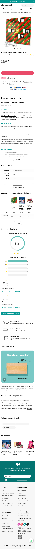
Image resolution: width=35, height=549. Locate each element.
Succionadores (6, 516)
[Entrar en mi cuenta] (12, 9)
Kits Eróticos (5, 523)
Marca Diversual (22, 495)
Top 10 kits (20, 424)
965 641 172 (15, 81)
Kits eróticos (7, 424)
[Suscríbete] (29, 477)
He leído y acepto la (17, 480)
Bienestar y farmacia (7, 521)
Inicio (2, 12)
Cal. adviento (7, 427)
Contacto (4, 490)
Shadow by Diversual (7, 531)
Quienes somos (22, 490)
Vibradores (5, 518)
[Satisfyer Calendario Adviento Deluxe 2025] (6, 444)
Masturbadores (6, 526)
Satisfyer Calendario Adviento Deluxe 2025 (6, 452)
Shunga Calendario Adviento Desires (17, 452)
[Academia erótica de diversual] (24, 524)
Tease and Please (18, 170)
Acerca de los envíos (7, 495)
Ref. (2, 62)
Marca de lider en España (17, 1)
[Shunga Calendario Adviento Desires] (18, 444)
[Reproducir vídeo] (4, 380)
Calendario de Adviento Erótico (8, 115)
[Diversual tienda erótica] (12, 5)
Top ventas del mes (7, 528)
